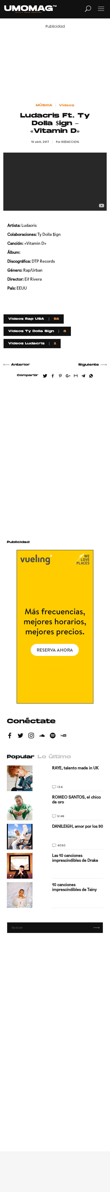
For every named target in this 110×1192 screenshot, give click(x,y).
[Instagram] (31, 736)
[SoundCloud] (42, 736)
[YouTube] (63, 736)
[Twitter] (20, 736)
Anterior (20, 364)
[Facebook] (10, 736)
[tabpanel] (55, 836)
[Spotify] (53, 736)
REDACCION (70, 142)
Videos (66, 105)
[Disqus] (55, 457)
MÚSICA (44, 105)
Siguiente (88, 364)
